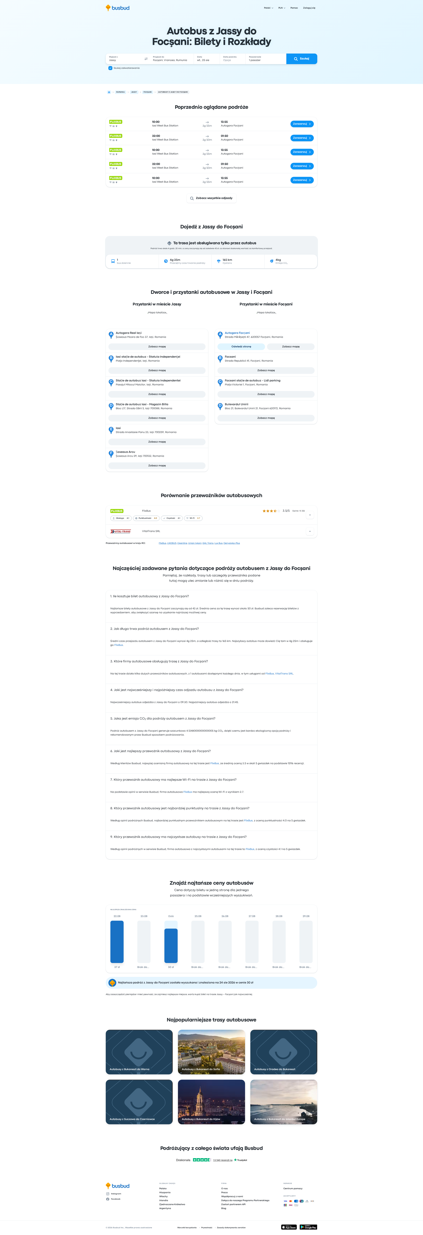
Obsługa (120, 518)
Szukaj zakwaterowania (127, 68)
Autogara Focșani (237, 333)
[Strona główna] (109, 92)
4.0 (155, 518)
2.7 (198, 518)
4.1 (128, 518)
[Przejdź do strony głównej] (117, 8)
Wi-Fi (192, 518)
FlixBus (146, 511)
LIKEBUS (171, 543)
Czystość (171, 518)
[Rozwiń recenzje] (310, 515)
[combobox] (124, 58)
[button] (146, 58)
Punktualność (145, 518)
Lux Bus (218, 543)
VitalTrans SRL (151, 531)
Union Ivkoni (194, 543)
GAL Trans (207, 543)
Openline (182, 543)
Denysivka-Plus (232, 543)
